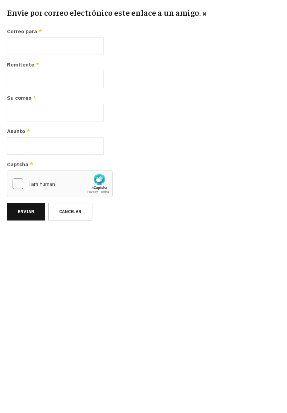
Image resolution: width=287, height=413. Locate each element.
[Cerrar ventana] (204, 13)
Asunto (18, 131)
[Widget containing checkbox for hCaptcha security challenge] (60, 183)
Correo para (24, 31)
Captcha (20, 164)
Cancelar (70, 211)
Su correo (21, 97)
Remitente (23, 64)
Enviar (26, 211)
